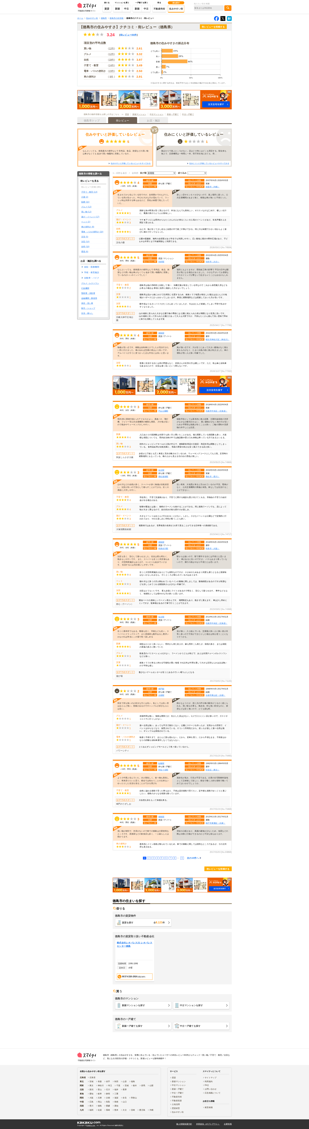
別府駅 (161, 262)
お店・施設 (153, 120)
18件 (111, 59)
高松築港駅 (163, 476)
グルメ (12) (86, 207)
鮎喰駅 (161, 763)
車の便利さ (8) (87, 227)
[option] (134, 960)
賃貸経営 (176, 1108)
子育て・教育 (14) (89, 192)
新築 (117, 8)
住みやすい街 (176, 8)
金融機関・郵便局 (89, 298)
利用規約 (209, 1081)
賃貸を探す (143, 922)
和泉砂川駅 (163, 548)
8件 (111, 76)
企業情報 (228, 1124)
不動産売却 (159, 8)
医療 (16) (85, 202)
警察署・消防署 (88, 293)
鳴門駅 (161, 689)
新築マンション (139, 114)
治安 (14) (85, 241)
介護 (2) (84, 197)
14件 (111, 65)
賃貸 (106, 8)
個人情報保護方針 (184, 1124)
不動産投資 (177, 1101)
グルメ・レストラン (90, 283)
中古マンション (157, 114)
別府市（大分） (213, 262)
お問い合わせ (211, 1089)
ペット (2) (85, 222)
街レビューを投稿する (213, 26)
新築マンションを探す (133, 1005)
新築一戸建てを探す (132, 1026)
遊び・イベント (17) (90, 217)
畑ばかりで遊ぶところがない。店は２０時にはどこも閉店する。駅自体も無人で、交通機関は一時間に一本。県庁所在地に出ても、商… (193, 152)
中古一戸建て (188, 114)
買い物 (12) (86, 212)
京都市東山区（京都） (215, 695)
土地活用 (176, 1104)
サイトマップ (211, 1077)
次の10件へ (193, 858)
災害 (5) (84, 237)
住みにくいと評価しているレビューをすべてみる (209, 163)
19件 (111, 71)
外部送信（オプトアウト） (208, 1124)
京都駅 (161, 695)
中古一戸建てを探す (190, 1026)
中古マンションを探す (191, 1005)
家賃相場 (209, 1107)
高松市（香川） (213, 476)
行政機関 (85, 288)
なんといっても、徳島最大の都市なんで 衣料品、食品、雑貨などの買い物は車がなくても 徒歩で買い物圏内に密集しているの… (116, 152)
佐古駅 (161, 470)
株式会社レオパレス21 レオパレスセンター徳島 (134, 944)
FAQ (207, 1085)
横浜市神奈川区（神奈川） (217, 339)
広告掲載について (212, 1093)
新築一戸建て (173, 114)
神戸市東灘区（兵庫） (215, 823)
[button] (154, 99)
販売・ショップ (88, 308)
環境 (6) (84, 251)
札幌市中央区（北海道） (216, 411)
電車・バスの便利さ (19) (92, 232)
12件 (111, 48)
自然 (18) (85, 246)
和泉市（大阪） (213, 548)
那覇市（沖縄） (213, 187)
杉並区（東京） (213, 770)
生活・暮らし (87, 313)
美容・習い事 (87, 303)
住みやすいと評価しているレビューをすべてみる (131, 163)
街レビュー (128, 34)
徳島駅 (161, 333)
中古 (126, 8)
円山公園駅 (163, 411)
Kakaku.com (90, 1125)
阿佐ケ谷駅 (163, 770)
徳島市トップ (92, 120)
